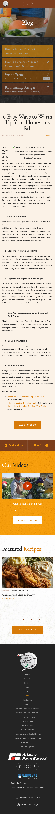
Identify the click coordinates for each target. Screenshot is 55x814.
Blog (27, 696)
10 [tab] (39, 619)
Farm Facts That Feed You (27, 713)
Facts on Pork (27, 725)
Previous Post (16, 445)
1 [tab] (15, 510)
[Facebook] (22, 4)
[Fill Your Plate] (5, 4)
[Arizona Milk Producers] (28, 776)
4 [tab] (23, 619)
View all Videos (27, 520)
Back (48, 135)
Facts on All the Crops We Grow (27, 738)
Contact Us (27, 700)
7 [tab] (31, 619)
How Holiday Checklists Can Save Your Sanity (26, 406)
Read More (8, 599)
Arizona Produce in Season (27, 708)
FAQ (27, 691)
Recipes (27, 683)
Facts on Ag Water (27, 747)
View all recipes (27, 630)
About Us (27, 679)
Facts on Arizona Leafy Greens (27, 734)
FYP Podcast (27, 687)
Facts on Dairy (27, 730)
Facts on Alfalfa (27, 742)
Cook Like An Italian (19, 783)
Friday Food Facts (27, 717)
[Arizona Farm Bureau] (27, 757)
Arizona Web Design (29, 804)
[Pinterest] (33, 4)
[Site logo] (27, 661)
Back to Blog (27, 425)
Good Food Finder (36, 788)
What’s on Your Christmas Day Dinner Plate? (26, 396)
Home (27, 674)
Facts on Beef (27, 721)
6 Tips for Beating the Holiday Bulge (22, 403)
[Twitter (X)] (27, 4)
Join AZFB (27, 704)
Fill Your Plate (35, 798)
